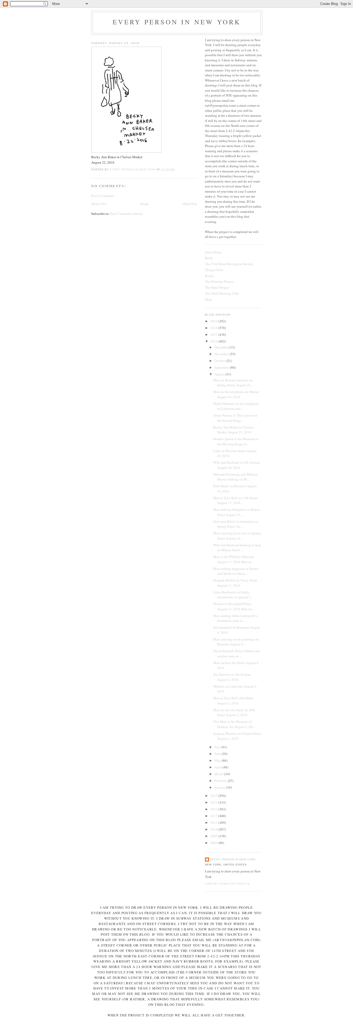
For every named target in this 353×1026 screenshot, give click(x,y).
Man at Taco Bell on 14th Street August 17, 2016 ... (235, 500)
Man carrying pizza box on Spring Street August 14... (237, 536)
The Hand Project (217, 287)
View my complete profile (227, 883)
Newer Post (99, 203)
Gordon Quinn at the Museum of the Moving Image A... (235, 441)
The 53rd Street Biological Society (229, 263)
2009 (214, 836)
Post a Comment (102, 195)
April (218, 767)
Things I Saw (214, 269)
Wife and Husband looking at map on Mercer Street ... (237, 547)
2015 (214, 795)
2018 (214, 327)
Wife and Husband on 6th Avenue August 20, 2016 (236, 465)
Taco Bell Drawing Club (222, 293)
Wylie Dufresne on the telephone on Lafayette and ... (236, 406)
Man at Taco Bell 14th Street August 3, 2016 (233, 700)
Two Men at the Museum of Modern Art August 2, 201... (234, 724)
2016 (214, 341)
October (220, 360)
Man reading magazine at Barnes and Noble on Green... (236, 571)
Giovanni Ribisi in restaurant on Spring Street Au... (235, 524)
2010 (214, 829)
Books (209, 275)
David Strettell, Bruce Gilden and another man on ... (236, 653)
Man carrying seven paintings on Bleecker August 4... (236, 642)
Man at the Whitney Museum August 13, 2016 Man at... (233, 559)
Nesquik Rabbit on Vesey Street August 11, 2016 (235, 583)
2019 (214, 321)
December (221, 347)
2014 (214, 802)
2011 (214, 822)
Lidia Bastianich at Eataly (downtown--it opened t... (232, 595)
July (217, 747)
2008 (214, 842)
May (218, 760)
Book (209, 258)
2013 (214, 809)
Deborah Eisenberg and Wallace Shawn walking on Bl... (235, 477)
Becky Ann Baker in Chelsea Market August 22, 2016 (233, 430)
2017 (214, 334)
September (222, 367)
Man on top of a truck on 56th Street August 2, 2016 (234, 712)
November (222, 354)
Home (145, 203)
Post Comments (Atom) (126, 213)
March (219, 774)
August (219, 374)
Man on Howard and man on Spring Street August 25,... (233, 383)
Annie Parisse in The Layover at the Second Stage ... (235, 418)
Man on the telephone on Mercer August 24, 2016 (236, 394)
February (221, 780)
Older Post (190, 203)
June (218, 753)
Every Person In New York (177, 21)
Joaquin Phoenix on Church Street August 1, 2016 (237, 736)
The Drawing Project (219, 281)
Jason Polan (213, 252)
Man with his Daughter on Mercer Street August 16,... (236, 512)
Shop (208, 299)
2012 (214, 815)
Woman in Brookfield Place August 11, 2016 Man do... (233, 606)
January (220, 787)
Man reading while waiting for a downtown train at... (235, 618)
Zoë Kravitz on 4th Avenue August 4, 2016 (232, 677)
